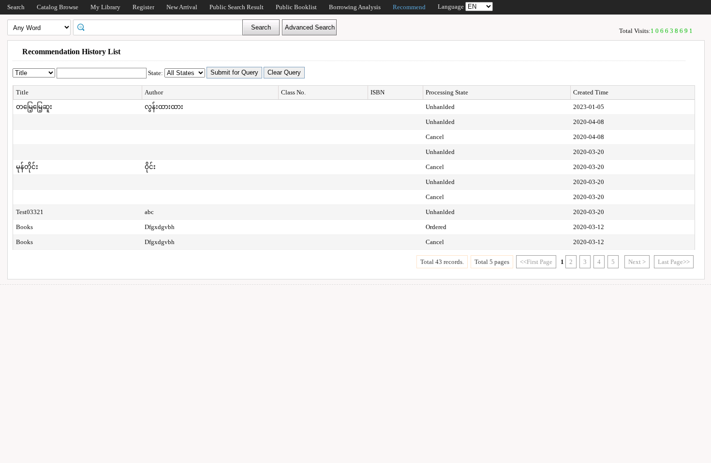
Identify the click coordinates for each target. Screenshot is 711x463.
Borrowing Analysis (355, 7)
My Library (105, 7)
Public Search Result (236, 7)
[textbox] (161, 26)
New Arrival (181, 7)
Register (143, 7)
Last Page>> (674, 261)
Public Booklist (296, 7)
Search (16, 7)
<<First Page (536, 261)
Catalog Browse (57, 7)
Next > (637, 261)
